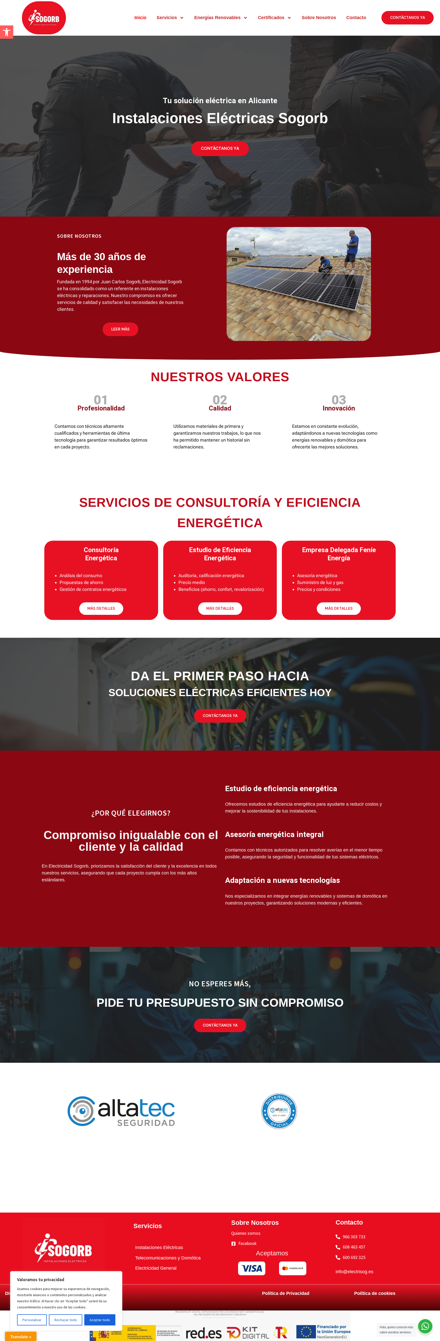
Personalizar (32, 1320)
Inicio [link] (140, 17)
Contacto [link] (356, 17)
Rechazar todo (65, 1320)
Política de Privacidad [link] (285, 1293)
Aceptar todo (100, 1320)
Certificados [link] (271, 17)
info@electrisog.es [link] (354, 1271)
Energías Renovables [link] (217, 17)
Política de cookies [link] (374, 1293)
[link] (6, 32)
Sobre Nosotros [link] (319, 17)
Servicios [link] (167, 17)
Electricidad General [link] (155, 1268)
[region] (66, 1301)
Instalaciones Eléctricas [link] (159, 1247)
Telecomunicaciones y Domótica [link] (168, 1257)
